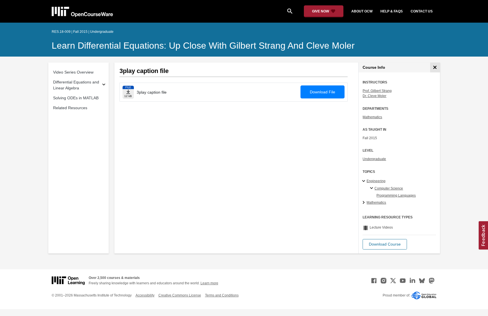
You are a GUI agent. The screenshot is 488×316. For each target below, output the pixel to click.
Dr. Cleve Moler (374, 96)
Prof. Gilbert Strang (377, 91)
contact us (422, 11)
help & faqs (391, 11)
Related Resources (70, 108)
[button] (385, 244)
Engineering (376, 181)
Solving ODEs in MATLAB (76, 98)
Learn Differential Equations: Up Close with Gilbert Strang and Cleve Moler (203, 45)
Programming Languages (396, 195)
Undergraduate (374, 159)
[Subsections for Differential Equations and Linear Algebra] (104, 85)
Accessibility (145, 295)
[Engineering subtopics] (364, 181)
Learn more (209, 283)
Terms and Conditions (222, 295)
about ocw (361, 11)
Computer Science (388, 188)
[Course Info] (435, 67)
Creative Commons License (179, 295)
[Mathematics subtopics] (364, 203)
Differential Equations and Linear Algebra (76, 85)
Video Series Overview (73, 72)
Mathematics (372, 117)
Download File (322, 92)
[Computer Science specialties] (372, 188)
